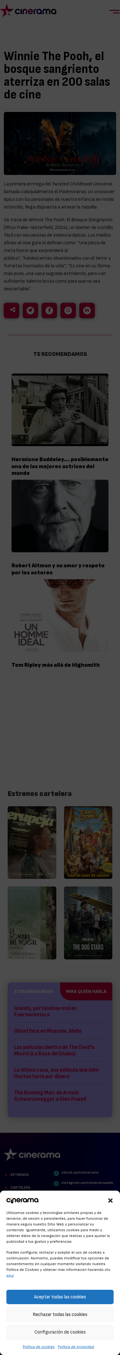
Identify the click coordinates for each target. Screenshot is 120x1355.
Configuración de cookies (60, 1332)
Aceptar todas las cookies (60, 1297)
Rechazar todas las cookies (60, 1314)
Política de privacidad (76, 1347)
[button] (110, 1199)
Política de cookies (39, 1347)
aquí (10, 1275)
